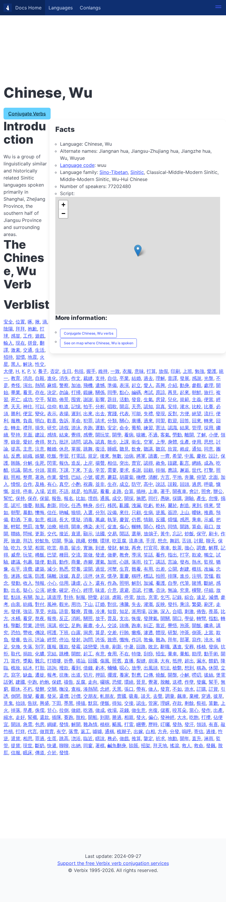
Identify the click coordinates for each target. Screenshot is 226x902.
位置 (20, 322)
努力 (51, 442)
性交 (39, 364)
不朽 (27, 689)
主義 (196, 399)
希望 (177, 456)
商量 (76, 562)
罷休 (15, 689)
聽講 (148, 449)
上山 (184, 512)
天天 (15, 406)
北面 (213, 477)
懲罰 (27, 526)
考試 (148, 392)
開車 (76, 526)
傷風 (104, 661)
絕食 (51, 590)
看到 (76, 668)
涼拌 (88, 576)
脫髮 (27, 696)
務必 (112, 738)
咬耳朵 (179, 710)
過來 (148, 420)
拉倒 (64, 710)
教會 (124, 555)
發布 (184, 562)
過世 (100, 569)
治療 (51, 526)
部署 (184, 639)
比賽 (208, 406)
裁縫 (88, 378)
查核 (76, 689)
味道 (100, 590)
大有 (165, 661)
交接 (129, 703)
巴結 (76, 477)
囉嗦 (104, 682)
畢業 (15, 392)
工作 (27, 336)
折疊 (68, 661)
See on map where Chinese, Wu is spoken (98, 343)
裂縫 (141, 661)
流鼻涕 (136, 541)
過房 (196, 484)
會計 (194, 491)
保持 (20, 498)
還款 (44, 717)
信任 (51, 512)
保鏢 (56, 682)
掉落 (15, 710)
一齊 (165, 456)
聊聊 (64, 745)
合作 (27, 484)
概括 (196, 569)
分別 (100, 512)
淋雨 (208, 738)
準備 (112, 385)
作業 (51, 477)
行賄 (124, 632)
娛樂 (39, 456)
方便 (184, 413)
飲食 (136, 449)
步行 (100, 505)
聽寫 (160, 449)
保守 (201, 533)
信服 (15, 752)
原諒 (160, 392)
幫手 (213, 682)
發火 (141, 717)
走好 (20, 717)
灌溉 (148, 604)
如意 (39, 519)
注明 (196, 576)
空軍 (148, 442)
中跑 (32, 682)
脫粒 (80, 717)
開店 (124, 406)
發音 (136, 399)
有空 (61, 731)
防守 (136, 484)
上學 (160, 442)
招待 (8, 357)
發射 (76, 639)
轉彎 (201, 618)
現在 (20, 343)
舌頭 (186, 541)
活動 (124, 399)
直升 (196, 738)
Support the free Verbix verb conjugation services (113, 863)
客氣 (165, 435)
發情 (64, 724)
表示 (51, 413)
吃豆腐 (119, 541)
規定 (92, 456)
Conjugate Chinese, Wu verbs (88, 333)
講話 (160, 562)
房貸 (160, 399)
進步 (184, 576)
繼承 (208, 625)
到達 (100, 548)
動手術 (211, 654)
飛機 (88, 385)
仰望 (201, 477)
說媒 (64, 576)
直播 (129, 661)
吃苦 (51, 548)
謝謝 (88, 399)
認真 (100, 442)
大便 (8, 371)
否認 (136, 590)
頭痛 (124, 625)
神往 (27, 406)
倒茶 (196, 632)
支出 (124, 618)
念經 (104, 689)
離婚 (51, 449)
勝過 (117, 717)
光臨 (51, 611)
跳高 (64, 738)
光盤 (208, 378)
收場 (112, 710)
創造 (184, 505)
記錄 (177, 597)
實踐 (112, 413)
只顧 (136, 512)
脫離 (165, 682)
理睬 (165, 703)
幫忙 (8, 498)
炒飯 (189, 533)
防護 (39, 576)
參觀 (196, 385)
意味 (139, 371)
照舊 (117, 661)
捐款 (27, 654)
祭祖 (201, 703)
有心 (51, 484)
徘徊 (160, 470)
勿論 (64, 392)
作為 (112, 583)
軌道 (64, 406)
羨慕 (213, 611)
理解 (160, 378)
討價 (76, 696)
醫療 (76, 611)
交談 (112, 625)
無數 (117, 456)
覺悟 (172, 625)
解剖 (136, 583)
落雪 (73, 731)
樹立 (64, 625)
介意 (112, 590)
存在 (39, 392)
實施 (88, 548)
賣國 (121, 696)
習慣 (20, 357)
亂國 (124, 505)
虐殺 (117, 597)
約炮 (44, 682)
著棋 (100, 745)
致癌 (112, 639)
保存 (32, 498)
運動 (100, 428)
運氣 (100, 562)
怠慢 (213, 498)
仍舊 (136, 519)
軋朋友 (107, 696)
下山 (88, 604)
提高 (15, 449)
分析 (100, 406)
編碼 (136, 392)
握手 (91, 371)
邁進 (177, 646)
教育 (15, 378)
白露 (76, 632)
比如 (80, 498)
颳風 (117, 724)
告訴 (64, 420)
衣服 (127, 371)
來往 (124, 512)
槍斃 (177, 668)
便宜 (27, 413)
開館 (76, 654)
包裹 (27, 562)
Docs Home (28, 8)
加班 (112, 562)
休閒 (213, 668)
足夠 (76, 625)
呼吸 (208, 484)
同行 (153, 498)
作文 (76, 378)
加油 (76, 385)
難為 (160, 639)
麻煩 (51, 385)
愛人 (148, 385)
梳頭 (51, 519)
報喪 (51, 618)
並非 (100, 484)
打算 (151, 371)
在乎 (15, 569)
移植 (201, 646)
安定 (112, 428)
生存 (112, 484)
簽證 (172, 512)
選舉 (136, 533)
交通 (27, 350)
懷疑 (76, 519)
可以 (39, 406)
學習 (64, 456)
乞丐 (165, 597)
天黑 (117, 689)
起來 (184, 392)
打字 (184, 555)
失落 (27, 646)
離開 (189, 435)
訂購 (201, 689)
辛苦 (100, 470)
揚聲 (100, 463)
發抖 (172, 604)
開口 (177, 618)
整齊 (27, 477)
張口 (129, 689)
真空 (64, 484)
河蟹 (112, 569)
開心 (148, 526)
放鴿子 (151, 533)
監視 (208, 562)
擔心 (189, 548)
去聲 (157, 696)
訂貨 (213, 689)
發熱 (177, 724)
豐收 (27, 632)
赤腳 (88, 562)
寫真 (160, 406)
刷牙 (208, 604)
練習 (148, 428)
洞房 (88, 632)
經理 (88, 590)
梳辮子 (124, 731)
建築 (39, 569)
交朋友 (90, 696)
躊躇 (172, 463)
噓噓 (97, 731)
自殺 (39, 378)
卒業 (124, 378)
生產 (184, 442)
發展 (184, 378)
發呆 (51, 696)
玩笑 (27, 555)
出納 (76, 745)
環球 (104, 541)
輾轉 (136, 526)
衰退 (76, 533)
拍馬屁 (90, 491)
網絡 (196, 463)
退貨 (15, 738)
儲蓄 (165, 710)
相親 (129, 717)
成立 (124, 484)
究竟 (184, 590)
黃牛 (165, 533)
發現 (160, 413)
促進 (112, 526)
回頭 (184, 484)
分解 (27, 463)
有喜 (213, 724)
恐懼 (117, 682)
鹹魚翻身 (116, 745)
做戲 (124, 738)
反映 (160, 604)
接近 (64, 533)
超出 (189, 661)
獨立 (208, 555)
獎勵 (27, 661)
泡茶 (184, 625)
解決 (27, 364)
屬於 (172, 505)
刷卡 (213, 533)
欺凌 (196, 555)
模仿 (160, 526)
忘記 (177, 533)
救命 (198, 745)
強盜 (27, 611)
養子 (42, 371)
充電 (153, 597)
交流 (76, 555)
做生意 (139, 710)
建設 (39, 435)
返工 (85, 731)
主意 (27, 449)
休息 (64, 449)
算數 (213, 703)
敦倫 (148, 639)
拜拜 (20, 329)
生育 (124, 569)
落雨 (136, 562)
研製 (172, 632)
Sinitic (137, 172)
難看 (136, 569)
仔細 (208, 590)
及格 (39, 484)
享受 (39, 611)
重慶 (124, 576)
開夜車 (179, 491)
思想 (208, 442)
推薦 (208, 512)
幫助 (51, 399)
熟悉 (64, 569)
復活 (100, 449)
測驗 (189, 498)
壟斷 (15, 625)
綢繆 (51, 724)
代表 (124, 413)
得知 (117, 703)
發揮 (15, 611)
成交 (117, 498)
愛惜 (64, 477)
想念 (162, 541)
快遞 (51, 745)
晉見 (141, 682)
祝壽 (88, 484)
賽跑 (68, 717)
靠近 (160, 625)
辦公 (218, 491)
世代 (196, 470)
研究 (51, 428)
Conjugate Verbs (27, 114)
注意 (39, 449)
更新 (39, 533)
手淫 (150, 541)
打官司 (151, 548)
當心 (194, 710)
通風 (104, 498)
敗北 (153, 646)
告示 (27, 639)
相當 (39, 548)
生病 (148, 512)
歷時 (153, 724)
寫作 (196, 639)
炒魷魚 (42, 541)
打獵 (148, 590)
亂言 (184, 463)
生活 (39, 350)
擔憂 (27, 505)
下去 (88, 470)
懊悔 (39, 512)
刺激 (189, 611)
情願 (148, 519)
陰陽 (8, 329)
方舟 (162, 731)
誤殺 (172, 484)
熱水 (196, 562)
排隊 (172, 576)
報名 (68, 498)
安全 (8, 322)
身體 (172, 442)
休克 (100, 576)
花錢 (124, 710)
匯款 (64, 646)
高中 (148, 484)
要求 (124, 470)
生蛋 (51, 738)
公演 (39, 590)
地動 (172, 738)
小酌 (76, 484)
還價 (64, 696)
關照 (88, 618)
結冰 (27, 668)
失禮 (148, 413)
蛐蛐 (112, 668)
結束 (64, 435)
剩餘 (189, 703)
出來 (88, 413)
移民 (112, 505)
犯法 (165, 668)
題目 (112, 399)
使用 (196, 442)
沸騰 (124, 604)
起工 (88, 654)
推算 (136, 738)
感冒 (15, 336)
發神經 (167, 717)
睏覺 (141, 724)
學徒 (189, 618)
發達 (100, 555)
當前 (51, 470)
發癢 (15, 639)
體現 (160, 632)
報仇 (64, 463)
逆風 (160, 512)
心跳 (124, 562)
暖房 (100, 477)
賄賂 (15, 463)
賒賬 (133, 745)
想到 (189, 668)
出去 (100, 413)
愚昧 (165, 498)
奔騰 (189, 477)
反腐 (80, 682)
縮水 (8, 717)
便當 (208, 399)
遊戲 (39, 336)
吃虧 (148, 505)
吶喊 (64, 512)
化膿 (39, 654)
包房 (39, 724)
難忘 (39, 661)
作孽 (189, 682)
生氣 (148, 399)
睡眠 (112, 449)
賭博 (196, 583)
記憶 (76, 406)
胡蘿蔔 (126, 477)
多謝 (136, 470)
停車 (27, 491)
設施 (153, 611)
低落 (27, 576)
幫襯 (32, 717)
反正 (64, 618)
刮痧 (148, 654)
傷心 (124, 526)
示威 (208, 519)
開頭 (15, 724)
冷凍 (100, 611)
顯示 (88, 533)
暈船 (184, 654)
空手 (39, 399)
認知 (148, 406)
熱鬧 (39, 385)
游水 (189, 689)
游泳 (76, 428)
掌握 (76, 449)
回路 (141, 646)
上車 (153, 491)
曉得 (64, 526)
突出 (124, 463)
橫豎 (196, 590)
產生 (201, 498)
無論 (172, 590)
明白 (39, 420)
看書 (39, 696)
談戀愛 (90, 646)
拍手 (88, 406)
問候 (27, 533)
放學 (136, 668)
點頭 (15, 597)
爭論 (68, 541)
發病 (213, 646)
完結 (51, 654)
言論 (172, 562)
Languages (61, 8)
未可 (100, 526)
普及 (112, 618)
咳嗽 (141, 435)
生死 (39, 463)
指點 (213, 618)
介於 (51, 752)
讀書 (153, 456)
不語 (64, 491)
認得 (148, 463)
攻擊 (39, 526)
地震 (32, 357)
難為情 (90, 724)
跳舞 (88, 449)
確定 (64, 590)
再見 (172, 392)
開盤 (172, 675)
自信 (112, 378)
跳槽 (64, 654)
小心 (51, 583)
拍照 (160, 576)
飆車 (182, 696)
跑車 (136, 625)
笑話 (148, 555)
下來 (76, 470)
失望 (27, 548)
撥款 (64, 668)
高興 (160, 385)
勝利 (15, 413)
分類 (112, 420)
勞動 (177, 435)
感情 (51, 435)
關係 (100, 392)
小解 (184, 675)
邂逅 (184, 470)
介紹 (172, 385)
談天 (145, 696)
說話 (160, 484)
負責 (27, 420)
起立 (136, 385)
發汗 (189, 724)
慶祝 (201, 456)
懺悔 (124, 639)
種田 (64, 555)
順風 (39, 505)
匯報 (51, 646)
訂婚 (100, 604)
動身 (184, 385)
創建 (184, 569)
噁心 (124, 668)
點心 (124, 392)
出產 (218, 710)
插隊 (56, 717)
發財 (112, 548)
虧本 (100, 668)
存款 (177, 703)
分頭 (39, 470)
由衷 (15, 604)
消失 (64, 378)
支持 (100, 378)
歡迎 (172, 420)
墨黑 (68, 703)
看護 (160, 583)
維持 (103, 371)
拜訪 (27, 541)
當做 (88, 555)
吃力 (15, 548)
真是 (76, 576)
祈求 (160, 738)
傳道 (39, 752)
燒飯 (160, 675)
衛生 (136, 442)
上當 (208, 632)
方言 (165, 477)
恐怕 (15, 632)
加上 (39, 597)
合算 (129, 491)
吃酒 (88, 710)
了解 (201, 435)
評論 (39, 639)
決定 (51, 392)
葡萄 (136, 428)
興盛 (44, 703)
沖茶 (184, 632)
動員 (51, 562)
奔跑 (88, 428)
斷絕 (208, 583)
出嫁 (138, 731)
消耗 (76, 618)
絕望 (196, 413)
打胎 (39, 668)
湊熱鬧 (90, 689)
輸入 (8, 343)
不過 (153, 435)
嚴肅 (88, 625)
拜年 (172, 639)
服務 (15, 420)
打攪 (206, 717)
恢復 (136, 618)
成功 (27, 399)
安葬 (189, 646)
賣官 (136, 463)
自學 (172, 583)
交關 (51, 689)
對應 (136, 675)
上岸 (88, 463)
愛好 (27, 442)
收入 (27, 583)
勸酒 (15, 519)
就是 (76, 491)
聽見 (124, 449)
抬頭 (20, 703)
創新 (51, 505)
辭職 (165, 646)
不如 (177, 689)
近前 (51, 491)
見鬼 (8, 703)
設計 (213, 456)
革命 (76, 420)
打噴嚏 (54, 661)
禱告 (68, 682)
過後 (210, 731)
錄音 (15, 442)
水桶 (15, 618)
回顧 (148, 470)
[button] (218, 8)
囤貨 (76, 399)
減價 (213, 597)
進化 (51, 378)
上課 (124, 442)
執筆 (112, 519)
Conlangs (90, 8)
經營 (51, 639)
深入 (165, 611)
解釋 (213, 548)
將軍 (141, 456)
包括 (79, 371)
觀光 (64, 604)
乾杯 (160, 505)
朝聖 (15, 512)
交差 (112, 632)
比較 (196, 406)
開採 (129, 498)
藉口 (208, 526)
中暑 (129, 646)
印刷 (175, 371)
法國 (100, 533)
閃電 (51, 463)
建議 (15, 562)
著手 (165, 491)
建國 (20, 682)
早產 (27, 710)
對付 (39, 604)
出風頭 (151, 668)
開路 (184, 526)
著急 (39, 477)
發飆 (210, 745)
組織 (27, 456)
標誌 (148, 576)
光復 (153, 710)
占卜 (88, 583)
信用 (64, 583)
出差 (160, 569)
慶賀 (124, 519)
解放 (124, 548)
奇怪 (15, 385)
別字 (39, 646)
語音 (64, 611)
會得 (39, 442)
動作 (64, 562)
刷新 (117, 646)
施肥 (141, 498)
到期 (104, 717)
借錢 (88, 668)
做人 (153, 689)
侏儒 (39, 710)
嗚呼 (186, 731)
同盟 (160, 420)
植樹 (104, 724)
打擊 (208, 470)
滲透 (148, 632)
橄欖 (141, 477)
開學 (117, 435)
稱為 (201, 668)
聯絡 (15, 533)
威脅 (15, 555)
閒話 (124, 533)
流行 (208, 413)
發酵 (39, 689)
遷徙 (39, 675)
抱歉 (32, 329)
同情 (172, 526)
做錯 (76, 710)
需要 (112, 470)
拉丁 (148, 562)
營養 (76, 569)
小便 (213, 435)
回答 (184, 420)
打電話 (78, 456)
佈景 (64, 399)
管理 (196, 428)
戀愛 (92, 597)
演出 (27, 385)
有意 (100, 654)
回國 (92, 661)
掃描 (80, 703)
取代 (15, 654)
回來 (196, 420)
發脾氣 (151, 618)
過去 (148, 378)
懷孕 (112, 576)
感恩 (184, 519)
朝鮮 (196, 392)
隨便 (39, 562)
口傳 (148, 675)
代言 (32, 731)
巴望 (51, 555)
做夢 (112, 555)
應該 (172, 470)
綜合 (189, 597)
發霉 (76, 646)
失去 (136, 604)
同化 (64, 505)
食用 (112, 654)
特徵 (136, 654)
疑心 (27, 590)
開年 (184, 738)
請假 (64, 428)
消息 (27, 378)
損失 (39, 428)
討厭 (198, 541)
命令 (124, 428)
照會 (206, 491)
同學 (112, 392)
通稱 (109, 731)
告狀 (32, 703)
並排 (15, 491)
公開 (172, 569)
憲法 (160, 428)
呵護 (51, 632)
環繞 (129, 682)
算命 (196, 526)
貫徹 (88, 611)
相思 (27, 738)
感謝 (196, 378)
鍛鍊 (88, 392)
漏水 (201, 661)
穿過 (206, 696)
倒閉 (15, 696)
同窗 (88, 745)
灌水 (184, 406)
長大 (64, 519)
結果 (184, 428)
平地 (177, 477)
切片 (88, 675)
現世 (27, 745)
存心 (76, 590)
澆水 (208, 639)
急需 (27, 724)
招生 (160, 654)
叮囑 (165, 724)
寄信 (198, 731)
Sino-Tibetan (113, 172)
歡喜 (51, 420)
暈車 (172, 654)
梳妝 (15, 668)
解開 (76, 724)
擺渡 (112, 675)
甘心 (51, 710)
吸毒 (133, 696)
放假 (163, 371)
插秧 (141, 491)
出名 (15, 590)
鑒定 (148, 738)
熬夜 (39, 618)
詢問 (88, 639)
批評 (64, 442)
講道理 (54, 597)
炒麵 (92, 541)
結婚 (136, 378)
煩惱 (172, 519)
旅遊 (15, 541)
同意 (208, 449)
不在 (124, 654)
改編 (208, 569)
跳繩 (80, 541)
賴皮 (184, 449)
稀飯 (39, 555)
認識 (172, 428)
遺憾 (100, 385)
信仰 (51, 406)
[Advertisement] (113, 41)
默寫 (92, 703)
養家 (124, 675)
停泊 (64, 639)
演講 (51, 625)
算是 (100, 632)
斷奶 (39, 745)
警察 (64, 385)
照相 (15, 477)
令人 (100, 625)
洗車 (104, 646)
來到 (196, 505)
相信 (112, 463)
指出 (172, 555)
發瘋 (201, 682)
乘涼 (184, 604)
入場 (39, 491)
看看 (104, 491)
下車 (27, 519)
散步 (112, 442)
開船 (92, 717)
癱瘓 (136, 632)
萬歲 (100, 519)
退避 (124, 590)
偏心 (153, 717)
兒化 (172, 399)
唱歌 (112, 406)
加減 (148, 583)
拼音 (32, 343)
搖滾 (174, 745)
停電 (129, 597)
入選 (88, 512)
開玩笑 (102, 435)
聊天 (210, 541)
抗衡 (64, 675)
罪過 (39, 738)
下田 (56, 703)
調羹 (170, 696)
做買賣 (47, 731)
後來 (104, 456)
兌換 (15, 646)
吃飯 (51, 456)
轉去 (15, 428)
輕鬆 (15, 526)
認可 (15, 505)
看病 (129, 435)
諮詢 (51, 668)
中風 (189, 456)
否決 (160, 590)
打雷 (129, 724)
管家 (153, 703)
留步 (76, 548)
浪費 (27, 569)
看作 (160, 555)
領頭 (201, 724)
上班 (187, 371)
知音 (112, 611)
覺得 (76, 435)
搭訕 (80, 661)
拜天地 (160, 745)
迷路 (15, 576)
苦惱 (208, 576)
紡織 (27, 604)
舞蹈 (174, 541)
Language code (77, 165)
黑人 (15, 364)
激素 (15, 350)
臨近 (88, 738)
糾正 (148, 625)
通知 (196, 449)
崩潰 (153, 661)
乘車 (196, 519)
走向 (92, 682)
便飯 (104, 703)
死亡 (15, 399)
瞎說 (100, 738)
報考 (51, 675)
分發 (174, 731)
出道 (76, 675)
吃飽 (194, 717)
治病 (129, 456)
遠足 (201, 597)
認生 (141, 703)
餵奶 (213, 661)
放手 (100, 618)
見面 (27, 435)
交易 (112, 533)
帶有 (141, 689)
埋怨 (92, 498)
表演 (124, 385)
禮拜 (27, 428)
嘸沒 (64, 689)
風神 (51, 604)
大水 (182, 717)
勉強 (199, 371)
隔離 (51, 576)
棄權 (194, 696)
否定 (54, 371)
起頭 (104, 597)
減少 (51, 569)
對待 (68, 597)
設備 (112, 512)
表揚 (64, 413)
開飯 (196, 625)
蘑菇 (112, 477)
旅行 (208, 392)
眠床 (27, 752)
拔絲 (208, 675)
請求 (100, 420)
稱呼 (136, 576)
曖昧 (196, 512)
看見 (27, 392)
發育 (165, 689)
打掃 (76, 392)
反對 (172, 413)
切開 (56, 541)
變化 (39, 413)
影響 (100, 399)
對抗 (112, 604)
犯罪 (88, 420)
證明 (39, 625)
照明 (124, 583)
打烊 (20, 731)
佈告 (201, 611)
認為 (88, 442)
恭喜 (64, 548)
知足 (124, 611)
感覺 (88, 435)
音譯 (172, 378)
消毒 (88, 519)
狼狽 (76, 512)
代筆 (184, 583)
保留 (44, 498)
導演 (136, 555)
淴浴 (76, 738)
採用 (208, 428)
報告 (56, 498)
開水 (27, 470)
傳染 (88, 526)
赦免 (160, 463)
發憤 (64, 752)
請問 (76, 442)
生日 (67, 371)
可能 (136, 413)
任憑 (76, 505)
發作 (206, 710)
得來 (208, 505)
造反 (76, 463)
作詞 (136, 639)
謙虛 (76, 583)
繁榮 (196, 604)
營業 (27, 625)
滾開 (88, 569)
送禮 (177, 682)
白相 (150, 731)
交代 (51, 533)
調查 (201, 548)
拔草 (218, 696)
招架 (145, 745)
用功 (76, 604)
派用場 (139, 611)
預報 (39, 583)
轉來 (208, 420)
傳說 (39, 632)
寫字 (15, 675)
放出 (141, 597)
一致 (115, 371)
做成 (100, 710)
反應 (15, 456)
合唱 (177, 611)
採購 (177, 498)
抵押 (177, 661)
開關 (165, 618)
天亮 (136, 406)
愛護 (211, 371)
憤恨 (15, 484)
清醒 (153, 477)
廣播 (136, 420)
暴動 (27, 512)
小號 (88, 477)
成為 (208, 463)
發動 (15, 583)
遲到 (76, 413)
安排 (172, 406)
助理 (196, 654)
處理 (208, 385)
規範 (184, 399)
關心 (124, 420)
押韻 (100, 675)
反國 (160, 519)
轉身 (88, 505)
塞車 (165, 548)
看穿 (27, 618)
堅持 (15, 435)
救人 (186, 745)
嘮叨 (196, 675)
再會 (136, 548)
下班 (64, 632)
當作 (15, 661)
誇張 (100, 639)
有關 (27, 597)
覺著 (153, 682)
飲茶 (177, 548)
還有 (100, 583)
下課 (64, 470)
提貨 (15, 745)
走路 (117, 491)
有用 (148, 569)
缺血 (27, 675)
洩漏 (136, 505)
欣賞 (172, 449)
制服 (80, 597)
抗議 (15, 470)
